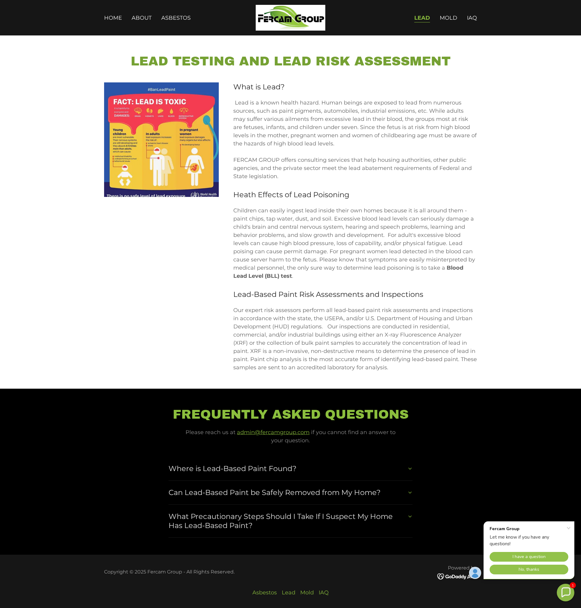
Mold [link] (448, 18)
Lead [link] (422, 18)
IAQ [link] (472, 18)
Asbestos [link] (176, 18)
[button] (565, 592)
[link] (291, 17)
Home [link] (113, 18)
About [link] (142, 18)
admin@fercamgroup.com (273, 432)
